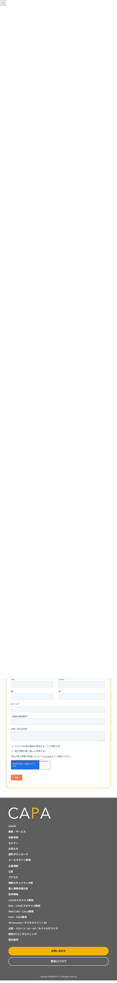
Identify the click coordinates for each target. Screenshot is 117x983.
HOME (12, 826)
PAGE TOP (111, 950)
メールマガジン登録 (19, 860)
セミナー (13, 843)
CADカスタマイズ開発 (21, 900)
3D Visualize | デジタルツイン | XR (27, 923)
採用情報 (13, 894)
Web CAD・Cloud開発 (21, 911)
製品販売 (13, 940)
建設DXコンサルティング (22, 934)
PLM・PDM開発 (17, 917)
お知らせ (13, 849)
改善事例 (13, 837)
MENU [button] (3, 3)
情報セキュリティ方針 (20, 883)
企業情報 (13, 866)
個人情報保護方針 (18, 888)
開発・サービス (17, 832)
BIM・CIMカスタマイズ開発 (24, 906)
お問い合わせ (58, 951)
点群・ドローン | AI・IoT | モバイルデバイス (33, 928)
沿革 (10, 872)
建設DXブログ (58, 961)
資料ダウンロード (18, 854)
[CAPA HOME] (58, 813)
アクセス (13, 877)
